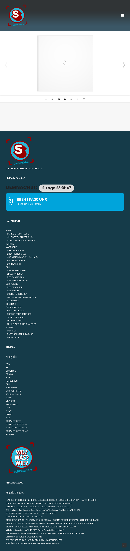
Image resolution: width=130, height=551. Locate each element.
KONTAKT (10, 327)
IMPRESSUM (35, 168)
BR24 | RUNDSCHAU (16, 254)
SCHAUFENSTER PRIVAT (17, 431)
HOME (8, 230)
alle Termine (18, 178)
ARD (8, 364)
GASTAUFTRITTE (13, 391)
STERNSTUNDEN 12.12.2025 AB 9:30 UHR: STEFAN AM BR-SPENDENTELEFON (41, 527)
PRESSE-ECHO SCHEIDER (19, 314)
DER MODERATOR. (15, 250)
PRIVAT (9, 411)
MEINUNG (10, 401)
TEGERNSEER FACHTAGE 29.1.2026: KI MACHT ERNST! (31, 513)
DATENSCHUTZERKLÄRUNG (20, 334)
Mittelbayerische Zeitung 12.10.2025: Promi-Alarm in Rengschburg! (35, 530)
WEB (8, 418)
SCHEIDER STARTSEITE (18, 234)
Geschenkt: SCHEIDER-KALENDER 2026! (24, 537)
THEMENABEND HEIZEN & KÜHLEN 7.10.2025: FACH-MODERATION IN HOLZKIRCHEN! (45, 533)
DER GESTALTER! (15, 287)
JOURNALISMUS (13, 394)
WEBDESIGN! (13, 291)
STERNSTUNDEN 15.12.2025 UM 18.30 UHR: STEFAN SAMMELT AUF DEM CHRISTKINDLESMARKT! (50, 523)
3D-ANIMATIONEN (15, 274)
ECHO (8, 378)
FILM (8, 267)
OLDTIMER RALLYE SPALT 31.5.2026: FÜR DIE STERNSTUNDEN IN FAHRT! (39, 507)
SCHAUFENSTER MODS (17, 428)
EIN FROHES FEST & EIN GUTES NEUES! (24, 517)
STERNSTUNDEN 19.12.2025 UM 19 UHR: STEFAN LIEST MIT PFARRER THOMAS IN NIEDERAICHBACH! (52, 520)
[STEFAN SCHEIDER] (17, 15)
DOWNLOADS (13, 301)
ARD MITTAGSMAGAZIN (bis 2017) (22, 257)
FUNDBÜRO (11, 388)
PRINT (8, 408)
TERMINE (10, 244)
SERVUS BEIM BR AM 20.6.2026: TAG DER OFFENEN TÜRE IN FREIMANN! (39, 503)
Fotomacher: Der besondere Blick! (21, 297)
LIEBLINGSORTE (14, 321)
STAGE (9, 414)
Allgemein (10, 434)
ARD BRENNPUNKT (16, 261)
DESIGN (9, 374)
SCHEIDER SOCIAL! (16, 317)
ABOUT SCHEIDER (15, 311)
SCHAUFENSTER (13, 421)
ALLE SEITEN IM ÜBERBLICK (20, 237)
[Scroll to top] (124, 545)
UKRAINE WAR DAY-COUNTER (21, 240)
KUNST (9, 398)
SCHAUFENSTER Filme (16, 424)
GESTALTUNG (12, 284)
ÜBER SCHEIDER (14, 307)
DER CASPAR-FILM (15, 277)
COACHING (11, 304)
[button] (122, 15)
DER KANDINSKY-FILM (17, 281)
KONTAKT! (11, 331)
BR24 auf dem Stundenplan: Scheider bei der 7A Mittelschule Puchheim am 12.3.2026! (43, 510)
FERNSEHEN (12, 381)
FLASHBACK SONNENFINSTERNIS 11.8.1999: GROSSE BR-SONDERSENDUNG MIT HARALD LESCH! (51, 500)
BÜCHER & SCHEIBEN (17, 294)
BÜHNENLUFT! (14, 264)
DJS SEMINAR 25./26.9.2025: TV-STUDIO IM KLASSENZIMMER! (34, 540)
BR (7, 367)
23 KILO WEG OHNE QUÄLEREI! (21, 324)
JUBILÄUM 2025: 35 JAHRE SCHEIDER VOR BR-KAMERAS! (32, 543)
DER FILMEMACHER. (16, 271)
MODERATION (12, 247)
